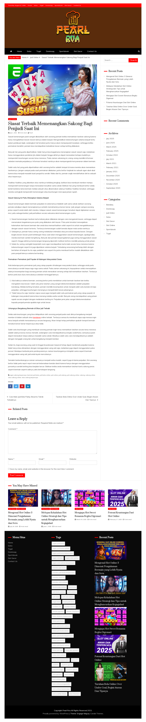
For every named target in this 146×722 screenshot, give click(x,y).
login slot (56, 602)
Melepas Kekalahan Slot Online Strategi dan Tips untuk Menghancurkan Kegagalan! (118, 89)
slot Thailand (75, 694)
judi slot (56, 597)
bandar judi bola (59, 568)
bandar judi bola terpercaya (63, 572)
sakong (82, 375)
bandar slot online (60, 582)
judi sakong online (73, 375)
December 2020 (113, 175)
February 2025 (112, 151)
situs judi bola (58, 621)
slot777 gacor (67, 665)
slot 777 (75, 660)
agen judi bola (58, 543)
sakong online (90, 375)
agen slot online (72, 558)
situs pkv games (71, 650)
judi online (54, 375)
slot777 (55, 665)
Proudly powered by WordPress (56, 713)
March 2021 (111, 163)
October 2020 (112, 184)
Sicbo (36, 5)
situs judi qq (57, 650)
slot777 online (71, 669)
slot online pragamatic (61, 684)
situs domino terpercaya (62, 616)
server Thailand (73, 611)
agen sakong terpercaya (18, 375)
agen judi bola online (61, 548)
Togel (41, 5)
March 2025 (111, 147)
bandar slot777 (58, 577)
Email (41, 459)
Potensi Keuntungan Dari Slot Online (121, 102)
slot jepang (57, 674)
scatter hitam (70, 606)
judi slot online (68, 597)
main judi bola (68, 602)
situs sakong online (14, 377)
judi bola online (59, 592)
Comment (12, 429)
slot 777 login (58, 669)
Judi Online (12, 119)
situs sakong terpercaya (30, 377)
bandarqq (37, 317)
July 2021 (110, 159)
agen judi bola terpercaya (63, 553)
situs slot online (59, 655)
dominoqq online (59, 587)
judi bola (72, 587)
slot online (69, 674)
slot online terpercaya (61, 689)
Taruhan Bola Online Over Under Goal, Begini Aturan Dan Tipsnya (108, 688)
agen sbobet (58, 558)
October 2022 (112, 155)
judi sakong (62, 375)
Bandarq (109, 205)
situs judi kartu (58, 640)
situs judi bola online (61, 626)
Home (30, 5)
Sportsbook (59, 5)
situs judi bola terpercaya (63, 636)
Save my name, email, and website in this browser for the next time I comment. (42, 469)
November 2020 (113, 180)
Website (72, 459)
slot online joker (59, 679)
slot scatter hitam (59, 694)
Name (11, 459)
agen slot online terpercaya (63, 563)
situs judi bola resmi (61, 631)
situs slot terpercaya (61, 660)
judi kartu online (45, 375)
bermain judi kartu (33, 375)
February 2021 (112, 167)
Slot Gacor (68, 5)
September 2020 (113, 188)
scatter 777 (57, 606)
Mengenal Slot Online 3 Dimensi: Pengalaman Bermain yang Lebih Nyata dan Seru (119, 79)
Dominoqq (49, 5)
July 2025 (110, 138)
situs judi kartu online (61, 645)
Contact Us (77, 5)
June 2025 (110, 143)
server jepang (58, 611)
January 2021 (111, 171)
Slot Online (110, 225)
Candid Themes (96, 713)
